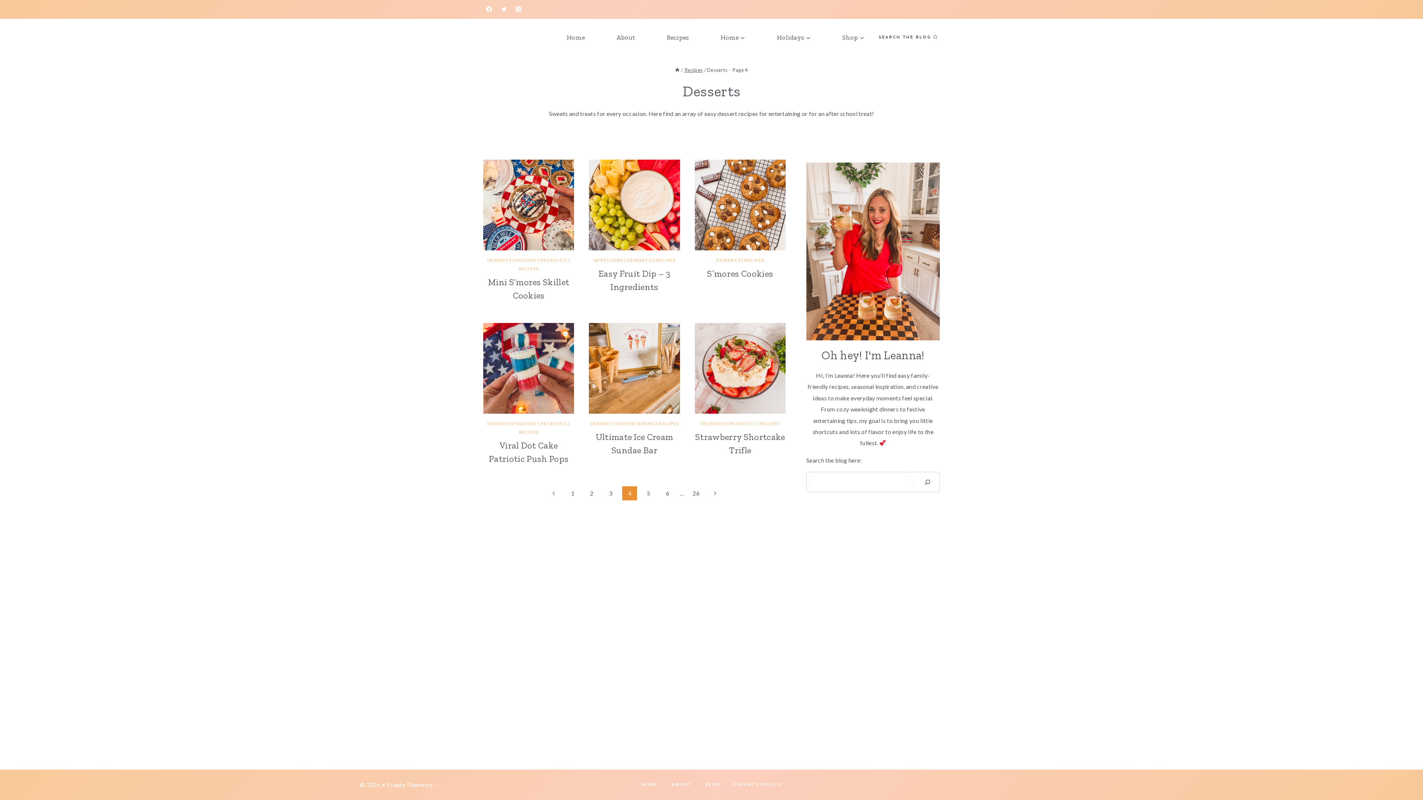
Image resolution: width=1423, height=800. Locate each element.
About (625, 37)
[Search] (927, 482)
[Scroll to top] (1406, 772)
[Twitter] (504, 9)
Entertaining (636, 423)
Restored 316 (452, 784)
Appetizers (609, 260)
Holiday (526, 260)
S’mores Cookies (740, 273)
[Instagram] (518, 9)
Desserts (499, 260)
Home (576, 37)
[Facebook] (489, 9)
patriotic (553, 260)
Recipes (678, 37)
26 (696, 493)
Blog (712, 784)
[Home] (677, 70)
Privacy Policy (758, 784)
